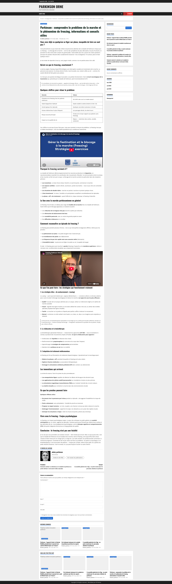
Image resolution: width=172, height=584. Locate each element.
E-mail (42, 504)
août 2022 (109, 89)
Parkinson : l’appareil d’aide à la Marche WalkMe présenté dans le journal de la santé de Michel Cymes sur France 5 (50, 543)
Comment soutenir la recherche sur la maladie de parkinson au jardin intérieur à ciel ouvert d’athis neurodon (117, 61)
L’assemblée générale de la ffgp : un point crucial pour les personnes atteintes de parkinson (91, 543)
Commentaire (44, 480)
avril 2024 (109, 85)
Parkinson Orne (51, 6)
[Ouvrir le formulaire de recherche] (121, 13)
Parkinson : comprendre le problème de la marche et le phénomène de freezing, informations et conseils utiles (119, 55)
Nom (42, 499)
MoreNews (90, 582)
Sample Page (42, 14)
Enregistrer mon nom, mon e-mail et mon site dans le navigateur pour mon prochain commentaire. (67, 515)
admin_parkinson (46, 38)
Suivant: (88, 466)
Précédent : (55, 466)
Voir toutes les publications (75, 457)
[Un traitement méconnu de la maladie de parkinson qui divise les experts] (72, 533)
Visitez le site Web (58, 457)
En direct (130, 14)
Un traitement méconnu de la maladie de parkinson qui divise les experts (71, 543)
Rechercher (110, 24)
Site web (42, 509)
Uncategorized (44, 23)
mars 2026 (109, 82)
